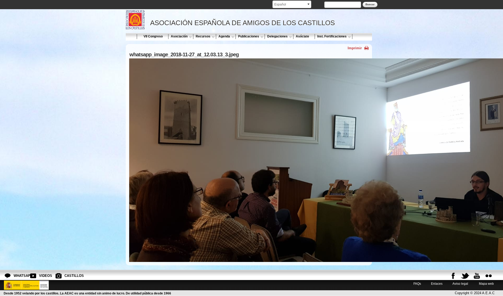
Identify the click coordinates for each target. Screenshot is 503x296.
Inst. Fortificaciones (332, 36)
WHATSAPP (18, 276)
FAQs (417, 283)
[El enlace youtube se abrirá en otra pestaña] (477, 276)
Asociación (179, 36)
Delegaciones (277, 36)
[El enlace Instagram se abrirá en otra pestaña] (488, 276)
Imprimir (355, 48)
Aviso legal (460, 283)
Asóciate (302, 36)
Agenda (224, 36)
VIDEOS (43, 276)
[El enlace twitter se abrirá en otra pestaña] (465, 276)
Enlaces (436, 283)
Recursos (203, 36)
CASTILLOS (68, 276)
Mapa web (486, 283)
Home (131, 36)
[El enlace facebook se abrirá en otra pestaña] (453, 276)
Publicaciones (248, 36)
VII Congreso (153, 36)
